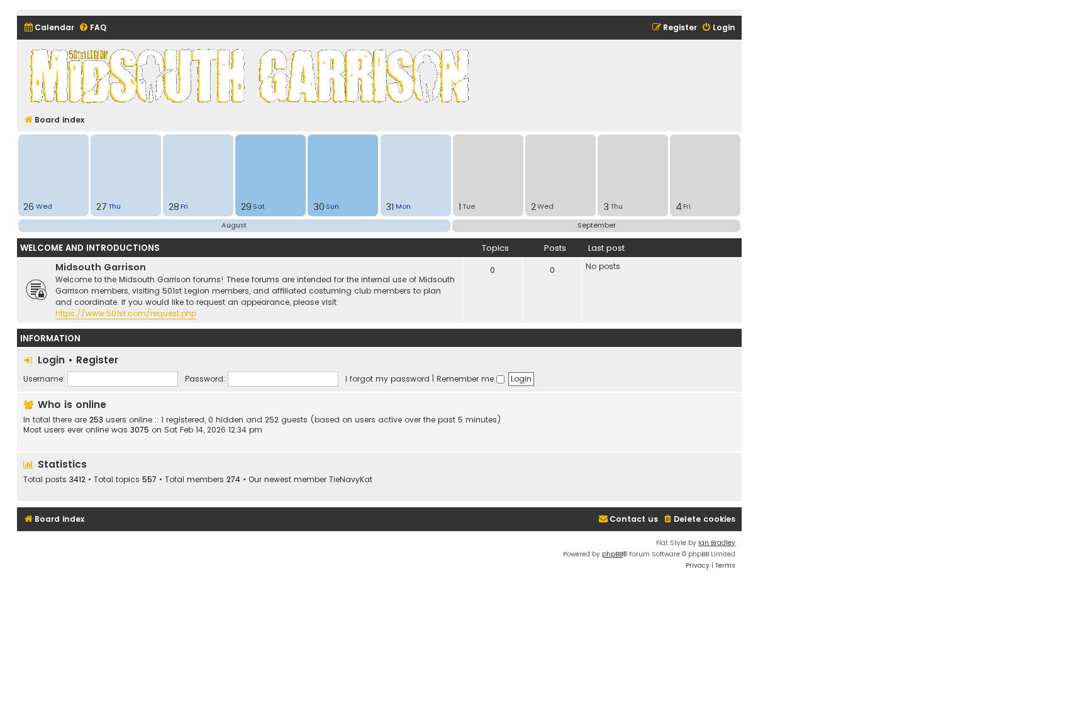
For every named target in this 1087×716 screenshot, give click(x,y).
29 (246, 207)
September (596, 225)
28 (174, 207)
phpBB (612, 554)
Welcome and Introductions (90, 248)
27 (101, 207)
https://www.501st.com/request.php (125, 313)
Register (97, 359)
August (234, 225)
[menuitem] (48, 27)
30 (319, 207)
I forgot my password (387, 378)
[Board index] (251, 75)
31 (390, 207)
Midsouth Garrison (100, 267)
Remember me (466, 378)
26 (28, 207)
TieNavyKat (350, 480)
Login (51, 359)
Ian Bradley (716, 543)
